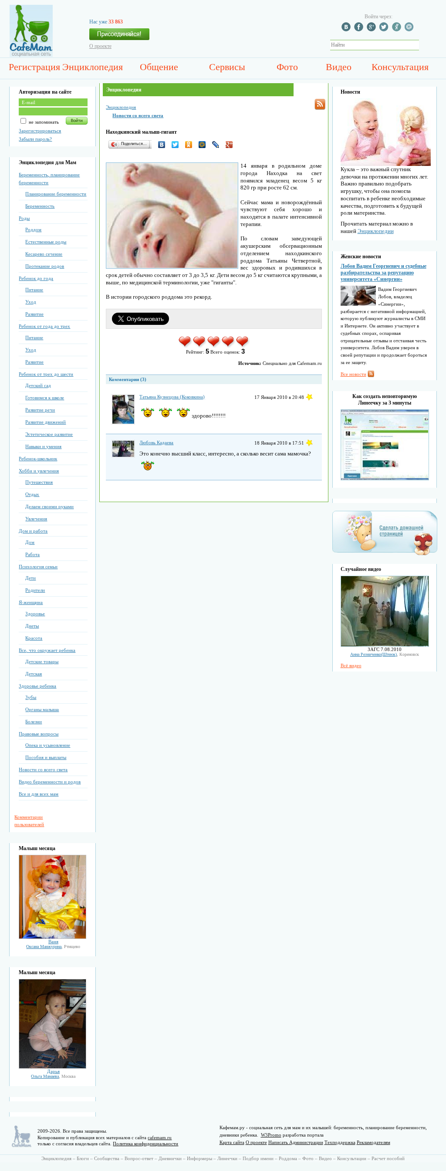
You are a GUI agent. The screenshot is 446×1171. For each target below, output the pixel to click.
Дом (29, 542)
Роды (24, 218)
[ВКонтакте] (164, 144)
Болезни (33, 721)
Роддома (288, 1158)
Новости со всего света (43, 769)
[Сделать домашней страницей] (384, 554)
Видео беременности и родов (50, 781)
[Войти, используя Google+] (372, 29)
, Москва (53, 1076)
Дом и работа (33, 530)
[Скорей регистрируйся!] (119, 36)
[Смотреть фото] (52, 937)
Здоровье (35, 613)
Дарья (53, 1071)
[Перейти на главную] (31, 55)
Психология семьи (38, 566)
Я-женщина (31, 602)
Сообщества (106, 1158)
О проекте (100, 46)
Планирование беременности (55, 193)
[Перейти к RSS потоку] (319, 104)
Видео (338, 66)
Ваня (53, 941)
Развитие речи (40, 409)
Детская (33, 673)
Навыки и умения (43, 446)
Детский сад (38, 385)
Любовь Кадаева (156, 442)
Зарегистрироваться (40, 130)
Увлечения (36, 518)
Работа (32, 554)
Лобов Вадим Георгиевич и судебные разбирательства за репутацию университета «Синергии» (383, 272)
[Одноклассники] (191, 144)
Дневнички (170, 1158)
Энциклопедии (376, 231)
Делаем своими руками (49, 506)
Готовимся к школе (44, 397)
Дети (30, 577)
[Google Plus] (231, 144)
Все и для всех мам (38, 793)
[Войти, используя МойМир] (410, 29)
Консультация (400, 66)
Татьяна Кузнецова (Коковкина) (172, 396)
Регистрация (34, 66)
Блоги (83, 1158)
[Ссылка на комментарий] (309, 397)
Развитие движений (45, 422)
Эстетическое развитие (49, 434)
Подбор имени (258, 1158)
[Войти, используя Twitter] (385, 29)
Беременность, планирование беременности (49, 178)
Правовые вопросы (38, 733)
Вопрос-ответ (139, 1158)
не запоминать (43, 122)
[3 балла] (214, 346)
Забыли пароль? (35, 139)
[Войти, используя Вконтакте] (347, 29)
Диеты (32, 625)
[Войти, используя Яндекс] (397, 29)
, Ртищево (53, 946)
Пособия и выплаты (45, 757)
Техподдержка (339, 1142)
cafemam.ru (160, 1137)
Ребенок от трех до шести (46, 374)
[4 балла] (228, 346)
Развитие (34, 314)
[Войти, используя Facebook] (359, 29)
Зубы (30, 697)
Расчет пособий (388, 1158)
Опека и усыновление (47, 745)
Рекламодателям (373, 1142)
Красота (33, 638)
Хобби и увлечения (39, 470)
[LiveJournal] (218, 144)
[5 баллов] (243, 346)
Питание (34, 289)
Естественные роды (45, 241)
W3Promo (271, 1134)
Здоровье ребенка (37, 685)
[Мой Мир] (204, 144)
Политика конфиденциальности (145, 1143)
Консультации (351, 1158)
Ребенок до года (36, 278)
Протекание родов (44, 266)
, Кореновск (384, 654)
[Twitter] (177, 144)
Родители (35, 590)
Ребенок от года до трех (44, 326)
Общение (159, 66)
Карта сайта (232, 1142)
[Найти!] (424, 45)
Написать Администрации (295, 1142)
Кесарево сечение (43, 253)
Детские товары (41, 661)
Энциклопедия (92, 66)
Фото (287, 66)
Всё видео (351, 665)
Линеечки (227, 1158)
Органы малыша (42, 709)
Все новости (353, 374)
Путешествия (39, 482)
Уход (30, 301)
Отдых (32, 494)
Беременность (39, 206)
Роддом (33, 229)
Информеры (199, 1158)
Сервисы (227, 66)
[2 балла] (200, 346)
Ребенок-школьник (38, 458)
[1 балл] (185, 346)
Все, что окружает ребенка (47, 650)
